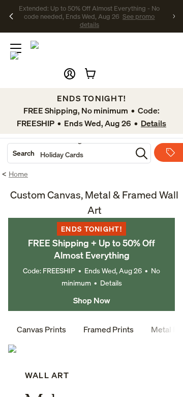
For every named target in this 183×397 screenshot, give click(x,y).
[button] (69, 73)
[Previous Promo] (11, 16)
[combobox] (70, 153)
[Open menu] (15, 48)
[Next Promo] (174, 16)
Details (111, 283)
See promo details (108, 20)
